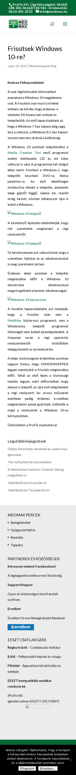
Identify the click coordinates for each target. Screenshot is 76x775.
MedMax (14, 320)
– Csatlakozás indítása (43, 647)
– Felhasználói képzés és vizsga (34, 656)
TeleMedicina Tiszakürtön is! (29, 490)
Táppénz (17, 545)
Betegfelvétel (20, 522)
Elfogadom (27, 768)
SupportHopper (20, 585)
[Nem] (71, 760)
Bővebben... (48, 768)
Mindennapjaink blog (42, 66)
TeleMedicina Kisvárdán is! (27, 483)
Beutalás (17, 537)
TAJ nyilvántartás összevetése (29, 462)
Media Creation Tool (24, 152)
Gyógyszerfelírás (23, 530)
